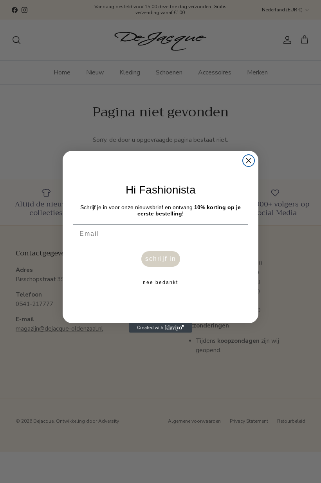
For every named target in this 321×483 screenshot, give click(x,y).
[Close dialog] (248, 160)
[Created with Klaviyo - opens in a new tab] (160, 328)
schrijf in (160, 258)
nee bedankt (160, 282)
